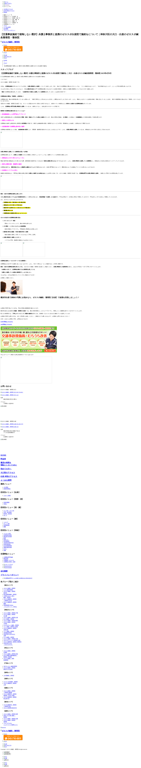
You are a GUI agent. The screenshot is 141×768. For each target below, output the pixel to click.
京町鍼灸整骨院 (8, 632)
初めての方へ (6, 469)
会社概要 (6, 28)
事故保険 (6, 558)
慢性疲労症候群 (8, 536)
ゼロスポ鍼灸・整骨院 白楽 (11, 617)
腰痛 (5, 526)
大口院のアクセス (8, 9)
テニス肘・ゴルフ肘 (9, 510)
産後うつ (6, 539)
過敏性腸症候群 (8, 547)
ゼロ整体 (6, 487)
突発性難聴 (6, 502)
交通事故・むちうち (9, 560)
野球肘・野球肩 (8, 513)
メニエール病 (7, 533)
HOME (5, 60)
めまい (5, 548)
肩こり (5, 515)
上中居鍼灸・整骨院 (9, 675)
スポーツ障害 (7, 495)
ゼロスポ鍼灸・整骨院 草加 (11, 654)
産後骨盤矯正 (7, 488)
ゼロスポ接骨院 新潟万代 (10, 708)
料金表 (5, 12)
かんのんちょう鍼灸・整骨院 (11, 625)
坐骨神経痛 (6, 525)
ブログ (5, 25)
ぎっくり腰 (6, 523)
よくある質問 (7, 27)
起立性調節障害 (8, 545)
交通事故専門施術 (8, 557)
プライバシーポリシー (9, 30)
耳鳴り (5, 504)
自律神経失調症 (8, 535)
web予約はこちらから (6, 324)
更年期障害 (6, 541)
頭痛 (5, 550)
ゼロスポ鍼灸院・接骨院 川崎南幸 (12, 641)
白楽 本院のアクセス (9, 10)
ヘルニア (6, 522)
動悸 (5, 538)
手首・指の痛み (8, 512)
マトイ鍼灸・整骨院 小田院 (11, 626)
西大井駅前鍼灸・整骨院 (10, 594)
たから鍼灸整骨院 (8, 589)
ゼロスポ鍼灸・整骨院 (9, 588)
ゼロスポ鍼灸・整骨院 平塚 (11, 638)
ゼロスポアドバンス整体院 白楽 (12, 640)
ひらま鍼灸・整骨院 (9, 637)
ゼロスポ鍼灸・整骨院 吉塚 (11, 718)
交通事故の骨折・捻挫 (9, 561)
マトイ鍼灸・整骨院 (9, 631)
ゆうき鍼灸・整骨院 (9, 619)
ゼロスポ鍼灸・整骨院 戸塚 (11, 612)
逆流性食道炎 (7, 544)
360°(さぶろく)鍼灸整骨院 (10, 666)
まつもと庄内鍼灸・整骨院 (11, 681)
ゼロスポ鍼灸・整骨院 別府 (11, 714)
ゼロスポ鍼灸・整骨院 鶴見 (11, 620)
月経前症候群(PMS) (9, 542)
